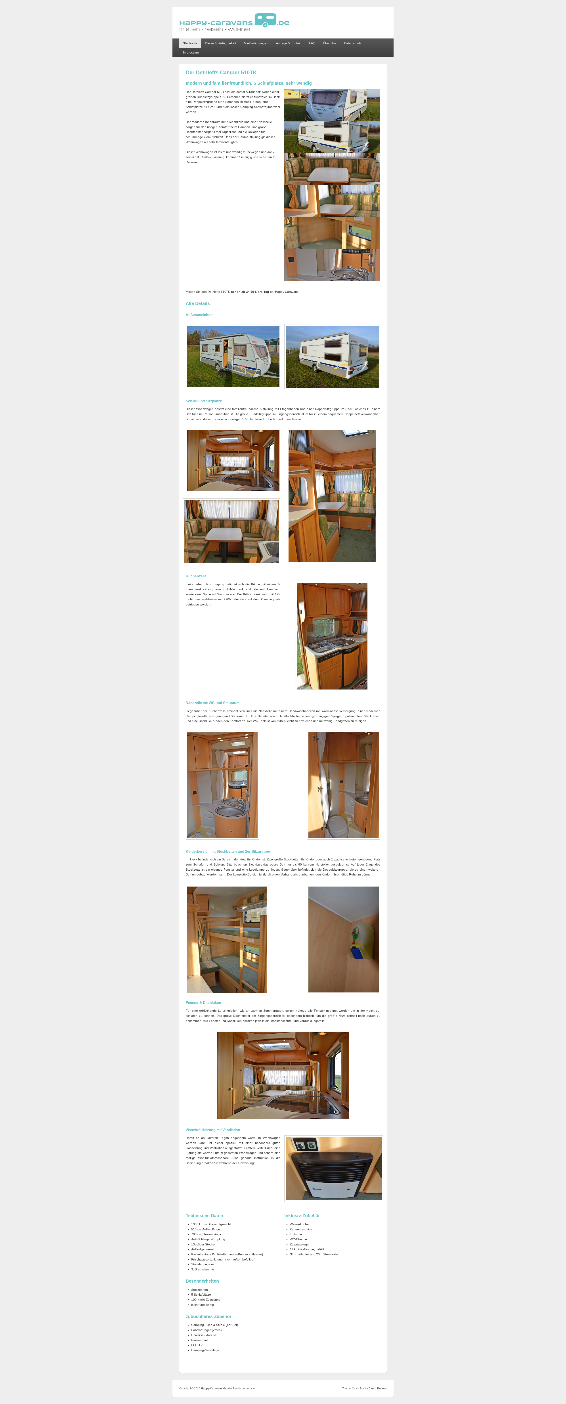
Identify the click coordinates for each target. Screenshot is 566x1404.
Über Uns (329, 43)
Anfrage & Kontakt (288, 43)
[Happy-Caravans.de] (234, 31)
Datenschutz (352, 43)
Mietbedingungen (256, 43)
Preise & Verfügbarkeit (220, 43)
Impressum (191, 52)
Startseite (190, 43)
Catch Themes (378, 1388)
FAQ (312, 43)
